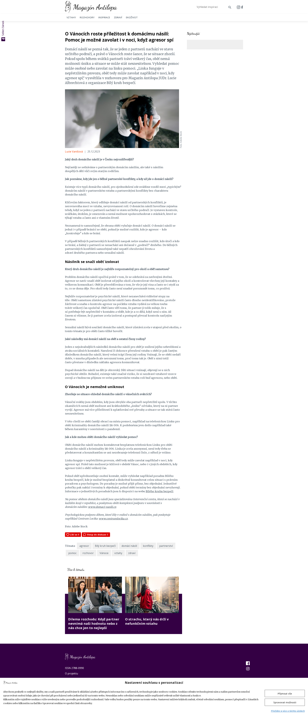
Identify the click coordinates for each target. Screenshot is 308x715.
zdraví (131, 553)
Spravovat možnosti (284, 702)
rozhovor (88, 553)
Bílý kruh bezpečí (105, 546)
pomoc (72, 553)
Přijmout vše (285, 693)
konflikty (148, 546)
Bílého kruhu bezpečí (159, 491)
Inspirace (104, 17)
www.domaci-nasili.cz (102, 506)
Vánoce (104, 553)
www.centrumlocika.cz (113, 518)
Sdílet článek (3, 28)
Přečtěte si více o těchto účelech (288, 710)
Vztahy (71, 17)
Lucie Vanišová (74, 151)
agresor (84, 546)
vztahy (118, 553)
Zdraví (118, 17)
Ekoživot (132, 17)
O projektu (71, 673)
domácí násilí (129, 546)
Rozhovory (87, 17)
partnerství (166, 546)
